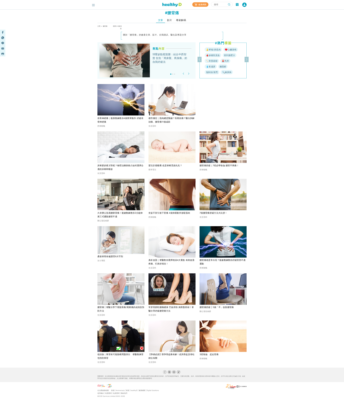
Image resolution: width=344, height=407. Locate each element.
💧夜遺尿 (210, 66)
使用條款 (100, 393)
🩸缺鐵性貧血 (213, 55)
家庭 (127, 390)
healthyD (134, 390)
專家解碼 (181, 20)
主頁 (99, 26)
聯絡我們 (124, 393)
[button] (184, 74)
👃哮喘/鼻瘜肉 (213, 49)
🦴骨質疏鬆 (212, 61)
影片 (169, 20)
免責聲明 (116, 393)
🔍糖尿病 (227, 72)
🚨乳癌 (225, 61)
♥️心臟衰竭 (230, 49)
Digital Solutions (153, 390)
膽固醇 (223, 66)
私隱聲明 (108, 393)
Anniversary (120, 390)
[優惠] (237, 4)
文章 (160, 20)
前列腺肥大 (229, 55)
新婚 (112, 390)
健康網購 (202, 4)
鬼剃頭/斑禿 (212, 72)
